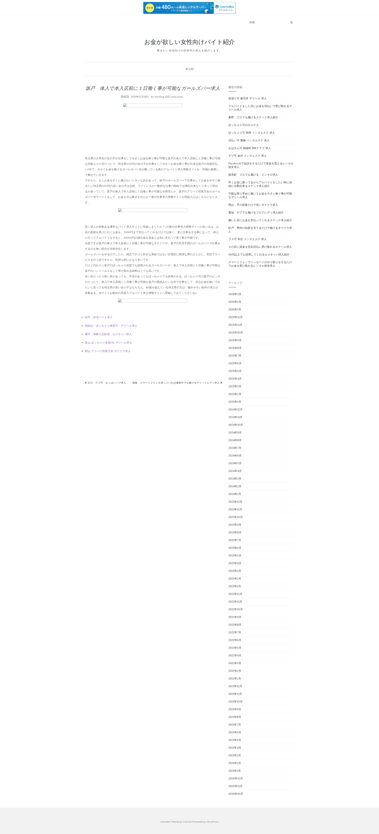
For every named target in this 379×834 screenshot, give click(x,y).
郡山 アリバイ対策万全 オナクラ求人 (108, 351)
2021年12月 (235, 686)
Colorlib (187, 821)
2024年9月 (235, 432)
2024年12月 (235, 409)
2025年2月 (234, 394)
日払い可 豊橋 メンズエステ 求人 (248, 140)
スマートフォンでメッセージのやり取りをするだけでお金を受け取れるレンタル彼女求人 (260, 263)
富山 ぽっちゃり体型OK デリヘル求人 (108, 342)
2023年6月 (234, 548)
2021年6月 (234, 732)
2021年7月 (234, 724)
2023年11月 (235, 509)
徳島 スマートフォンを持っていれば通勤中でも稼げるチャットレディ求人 (176, 382)
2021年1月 (234, 770)
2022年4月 (234, 655)
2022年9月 (234, 617)
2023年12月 (235, 501)
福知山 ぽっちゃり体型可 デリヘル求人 (111, 325)
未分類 (189, 69)
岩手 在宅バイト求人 (99, 317)
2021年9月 (234, 709)
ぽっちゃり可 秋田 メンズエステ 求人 (251, 132)
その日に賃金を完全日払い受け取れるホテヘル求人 (260, 247)
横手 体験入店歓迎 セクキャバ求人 (108, 334)
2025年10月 (235, 332)
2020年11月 (235, 786)
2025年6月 (235, 363)
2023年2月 (234, 578)
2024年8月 (235, 440)
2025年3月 (234, 386)
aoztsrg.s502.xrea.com (168, 96)
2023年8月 (234, 532)
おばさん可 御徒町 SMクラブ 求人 (249, 148)
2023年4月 (234, 563)
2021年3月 (234, 755)
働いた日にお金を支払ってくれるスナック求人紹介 (260, 220)
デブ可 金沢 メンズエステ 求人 (247, 155)
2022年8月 (234, 624)
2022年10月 (235, 609)
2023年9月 (234, 524)
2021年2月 (234, 763)
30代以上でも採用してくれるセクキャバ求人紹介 (259, 254)
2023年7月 (234, 540)
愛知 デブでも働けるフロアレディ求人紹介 (256, 212)
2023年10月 (235, 517)
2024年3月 (234, 478)
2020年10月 (235, 794)
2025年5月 (235, 371)
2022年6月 (234, 640)
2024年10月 (235, 425)
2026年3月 (234, 294)
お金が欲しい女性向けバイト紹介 (189, 42)
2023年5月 (234, 555)
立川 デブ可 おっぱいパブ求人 (106, 382)
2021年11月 (235, 694)
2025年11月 (235, 325)
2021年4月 (234, 747)
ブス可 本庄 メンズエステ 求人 (247, 239)
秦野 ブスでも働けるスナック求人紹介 (253, 117)
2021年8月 (234, 717)
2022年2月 (234, 671)
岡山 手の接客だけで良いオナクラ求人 (253, 205)
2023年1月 (234, 586)
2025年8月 (235, 348)
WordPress (212, 821)
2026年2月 (234, 302)
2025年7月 (234, 355)
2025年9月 (235, 340)
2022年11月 (235, 601)
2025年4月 (235, 378)
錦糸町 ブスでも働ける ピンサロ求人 (253, 174)
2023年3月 (234, 571)
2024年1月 (234, 494)
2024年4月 (235, 471)
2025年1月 (234, 401)
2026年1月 (234, 309)
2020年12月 (235, 778)
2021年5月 (234, 740)
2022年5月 (234, 647)
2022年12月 (235, 594)
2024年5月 (235, 463)
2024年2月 (234, 486)
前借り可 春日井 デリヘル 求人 (247, 98)
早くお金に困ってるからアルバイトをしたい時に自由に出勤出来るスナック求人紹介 (260, 184)
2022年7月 (234, 632)
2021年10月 (235, 701)
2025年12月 (235, 317)
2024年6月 (235, 455)
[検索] (291, 22)
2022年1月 (234, 678)
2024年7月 (234, 448)
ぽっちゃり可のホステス (243, 125)
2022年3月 (234, 663)
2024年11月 (235, 417)
